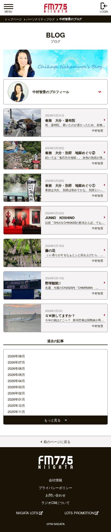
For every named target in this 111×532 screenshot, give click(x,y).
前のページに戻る (57, 441)
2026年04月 (16, 380)
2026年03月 (16, 386)
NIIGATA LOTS (27, 512)
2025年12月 (16, 405)
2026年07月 (16, 362)
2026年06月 (16, 368)
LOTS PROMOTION (79, 512)
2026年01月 (16, 399)
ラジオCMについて (55, 502)
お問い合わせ (55, 495)
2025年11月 (16, 411)
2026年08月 (16, 356)
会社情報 (55, 479)
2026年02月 (16, 393)
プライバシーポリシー (55, 487)
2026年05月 (16, 374)
